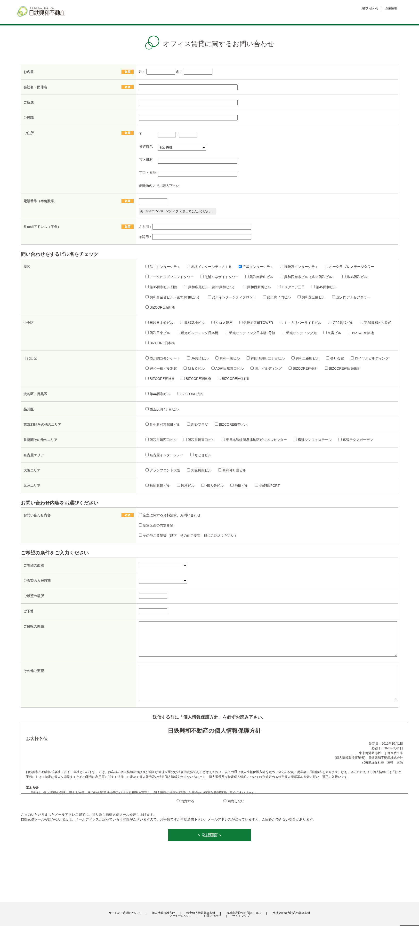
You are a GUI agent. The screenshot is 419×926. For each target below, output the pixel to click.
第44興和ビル (160, 394)
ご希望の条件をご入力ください (55, 552)
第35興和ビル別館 (163, 287)
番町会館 (337, 358)
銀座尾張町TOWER (258, 323)
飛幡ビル (241, 485)
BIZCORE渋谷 (192, 394)
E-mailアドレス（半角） (44, 227)
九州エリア (32, 485)
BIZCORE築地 (363, 333)
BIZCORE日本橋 (162, 343)
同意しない (235, 801)
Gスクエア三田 (293, 287)
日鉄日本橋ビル (161, 323)
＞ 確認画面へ (209, 835)
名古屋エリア (34, 455)
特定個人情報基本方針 (200, 913)
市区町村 (146, 159)
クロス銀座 (224, 323)
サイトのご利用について (125, 913)
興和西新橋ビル (259, 287)
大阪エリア (32, 470)
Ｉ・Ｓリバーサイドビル (302, 323)
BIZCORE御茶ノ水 (233, 424)
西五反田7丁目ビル (164, 409)
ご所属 (29, 102)
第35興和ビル (356, 277)
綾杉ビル (187, 485)
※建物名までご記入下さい (159, 186)
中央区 (29, 323)
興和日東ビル (160, 333)
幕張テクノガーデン (358, 440)
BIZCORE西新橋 (162, 307)
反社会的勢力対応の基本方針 (291, 913)
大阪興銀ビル (201, 470)
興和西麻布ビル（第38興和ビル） (310, 277)
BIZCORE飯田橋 (198, 379)
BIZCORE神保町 (305, 368)
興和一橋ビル (229, 358)
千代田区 (30, 358)
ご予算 (29, 611)
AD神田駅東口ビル (229, 368)
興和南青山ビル (261, 277)
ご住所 (30, 133)
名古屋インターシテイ (167, 455)
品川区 (29, 409)
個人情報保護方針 (163, 913)
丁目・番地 (147, 173)
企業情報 (391, 8)
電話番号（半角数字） (42, 201)
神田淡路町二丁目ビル (268, 358)
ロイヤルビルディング (372, 358)
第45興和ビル (326, 287)
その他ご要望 (34, 671)
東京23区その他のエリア (42, 424)
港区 (27, 267)
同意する (187, 801)
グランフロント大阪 (165, 470)
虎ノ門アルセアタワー (353, 297)
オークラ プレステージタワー (351, 267)
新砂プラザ (199, 424)
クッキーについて (181, 916)
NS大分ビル (214, 485)
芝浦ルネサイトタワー (222, 277)
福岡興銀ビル (160, 485)
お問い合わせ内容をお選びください (59, 502)
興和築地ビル (194, 323)
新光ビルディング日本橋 (199, 333)
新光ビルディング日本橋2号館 (252, 333)
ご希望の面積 (34, 565)
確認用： (145, 237)
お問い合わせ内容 (39, 515)
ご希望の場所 (34, 596)
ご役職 (29, 118)
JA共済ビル (200, 358)
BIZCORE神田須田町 (345, 368)
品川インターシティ (165, 267)
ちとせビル (202, 455)
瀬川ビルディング (268, 368)
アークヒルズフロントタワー (172, 277)
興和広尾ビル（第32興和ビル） (212, 287)
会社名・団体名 (35, 87)
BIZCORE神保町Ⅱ (235, 379)
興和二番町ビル (307, 358)
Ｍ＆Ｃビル (196, 368)
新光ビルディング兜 (301, 333)
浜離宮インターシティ (301, 267)
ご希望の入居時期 (37, 581)
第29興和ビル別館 (378, 323)
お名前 (30, 72)
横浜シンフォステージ (315, 440)
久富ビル (334, 333)
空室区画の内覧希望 (158, 525)
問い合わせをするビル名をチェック (59, 254)
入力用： (145, 227)
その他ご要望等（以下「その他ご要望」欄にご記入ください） (190, 535)
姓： (142, 72)
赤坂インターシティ (258, 267)
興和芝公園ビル (313, 297)
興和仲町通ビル (234, 470)
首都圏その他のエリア (40, 440)
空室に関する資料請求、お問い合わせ (172, 515)
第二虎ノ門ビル (279, 297)
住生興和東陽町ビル (165, 424)
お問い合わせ (370, 8)
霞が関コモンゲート (165, 358)
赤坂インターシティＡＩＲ (211, 267)
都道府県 (146, 146)
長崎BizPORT (269, 485)
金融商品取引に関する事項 (243, 913)
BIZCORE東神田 (162, 379)
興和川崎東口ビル (201, 440)
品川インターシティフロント (234, 297)
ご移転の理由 (34, 626)
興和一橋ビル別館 (163, 368)
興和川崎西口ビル (163, 440)
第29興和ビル (342, 323)
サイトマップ (241, 916)
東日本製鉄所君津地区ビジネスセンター (256, 440)
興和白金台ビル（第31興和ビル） (175, 297)
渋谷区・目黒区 (35, 394)
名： (180, 72)
